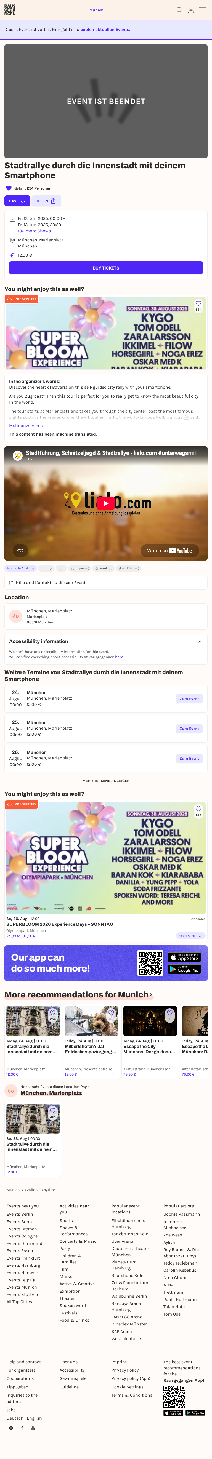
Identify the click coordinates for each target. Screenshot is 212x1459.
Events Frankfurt (23, 1258)
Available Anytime (20, 568)
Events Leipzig (21, 1279)
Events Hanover (22, 1272)
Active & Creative (77, 1283)
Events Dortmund (24, 1243)
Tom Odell (173, 1314)
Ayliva (169, 1242)
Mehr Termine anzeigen (106, 780)
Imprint (119, 1361)
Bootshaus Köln (128, 1275)
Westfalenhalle (126, 1338)
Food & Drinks (74, 1320)
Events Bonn (19, 1221)
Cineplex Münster (129, 1324)
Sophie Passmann (181, 1214)
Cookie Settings (128, 1386)
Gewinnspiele (73, 1378)
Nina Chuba (175, 1277)
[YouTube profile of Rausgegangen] (33, 1428)
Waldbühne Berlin (129, 1296)
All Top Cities (19, 1301)
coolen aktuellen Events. (105, 29)
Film (64, 1269)
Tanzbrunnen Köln (130, 1233)
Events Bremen (22, 1228)
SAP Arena (122, 1331)
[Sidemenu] (203, 10)
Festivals (68, 1313)
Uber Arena (122, 1241)
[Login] (191, 10)
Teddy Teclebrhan (180, 1263)
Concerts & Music (78, 1241)
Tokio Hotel (174, 1306)
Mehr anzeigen (24, 425)
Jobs (11, 1409)
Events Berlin (20, 1214)
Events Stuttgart (23, 1294)
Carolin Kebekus (179, 1270)
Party (65, 1248)
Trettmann (174, 1292)
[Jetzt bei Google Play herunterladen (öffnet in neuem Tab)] (184, 969)
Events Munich (22, 1287)
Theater (67, 1298)
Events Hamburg (23, 1265)
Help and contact (24, 1361)
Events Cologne (22, 1236)
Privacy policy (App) (131, 1378)
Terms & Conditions (132, 1395)
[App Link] (174, 1397)
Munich (13, 1190)
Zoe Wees (172, 1234)
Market (67, 1276)
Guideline (69, 1386)
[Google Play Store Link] (195, 1413)
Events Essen (20, 1250)
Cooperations (20, 1378)
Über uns (69, 1361)
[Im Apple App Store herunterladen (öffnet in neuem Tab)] (184, 957)
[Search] (179, 10)
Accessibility (72, 1370)
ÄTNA (168, 1284)
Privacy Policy (125, 1370)
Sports (66, 1220)
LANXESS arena (127, 1316)
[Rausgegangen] (9, 9)
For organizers (21, 1370)
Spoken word (73, 1305)
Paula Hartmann (180, 1299)
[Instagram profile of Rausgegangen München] (11, 1428)
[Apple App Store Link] (173, 1413)
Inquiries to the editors (22, 1398)
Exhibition (70, 1291)
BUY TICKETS (106, 268)
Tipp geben (17, 1386)
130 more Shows (34, 230)
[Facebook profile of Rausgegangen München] (22, 1428)
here (119, 657)
